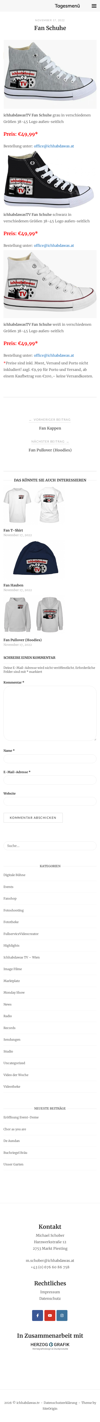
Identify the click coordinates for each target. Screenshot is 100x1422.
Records (9, 1028)
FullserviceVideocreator (21, 934)
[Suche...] (91, 843)
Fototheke (11, 922)
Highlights (11, 946)
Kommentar (13, 682)
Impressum (50, 1292)
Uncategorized (14, 1063)
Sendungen (11, 1040)
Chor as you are (14, 1129)
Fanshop (10, 899)
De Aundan (11, 1141)
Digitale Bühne (14, 875)
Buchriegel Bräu (15, 1153)
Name (9, 751)
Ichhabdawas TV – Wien (21, 957)
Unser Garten (13, 1164)
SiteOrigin (50, 1409)
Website (9, 794)
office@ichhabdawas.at (54, 146)
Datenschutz (50, 1298)
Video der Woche (15, 1075)
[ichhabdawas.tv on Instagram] (62, 1315)
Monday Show (14, 993)
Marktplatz (11, 981)
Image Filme (12, 969)
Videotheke (11, 1087)
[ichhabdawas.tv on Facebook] (37, 1315)
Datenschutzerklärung (60, 1403)
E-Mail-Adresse (17, 772)
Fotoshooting (13, 910)
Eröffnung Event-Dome (21, 1117)
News (7, 1004)
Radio (7, 1016)
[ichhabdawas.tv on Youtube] (49, 1315)
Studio (8, 1051)
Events (8, 887)
